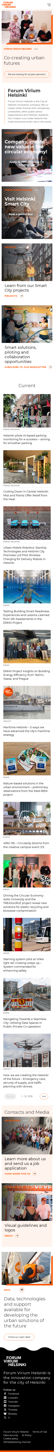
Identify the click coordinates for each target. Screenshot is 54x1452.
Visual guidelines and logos (26, 1227)
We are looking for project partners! (27, 74)
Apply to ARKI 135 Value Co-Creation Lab (27, 163)
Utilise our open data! (19, 1337)
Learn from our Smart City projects (26, 288)
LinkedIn (13, 1397)
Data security (10, 1435)
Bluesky (12, 1413)
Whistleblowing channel (17, 1442)
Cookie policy (10, 1438)
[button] (48, 5)
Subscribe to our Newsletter (26, 367)
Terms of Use (40, 1431)
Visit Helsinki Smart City (20, 201)
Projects (11, 296)
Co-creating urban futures (24, 60)
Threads (12, 1409)
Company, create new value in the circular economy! (26, 147)
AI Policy (27, 1435)
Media (9, 1235)
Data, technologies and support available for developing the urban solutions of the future (24, 1312)
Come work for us (18, 1173)
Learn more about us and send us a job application (25, 1163)
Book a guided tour (21, 214)
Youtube (13, 1401)
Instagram (14, 1405)
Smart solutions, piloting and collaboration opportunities (20, 354)
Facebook (13, 1393)
